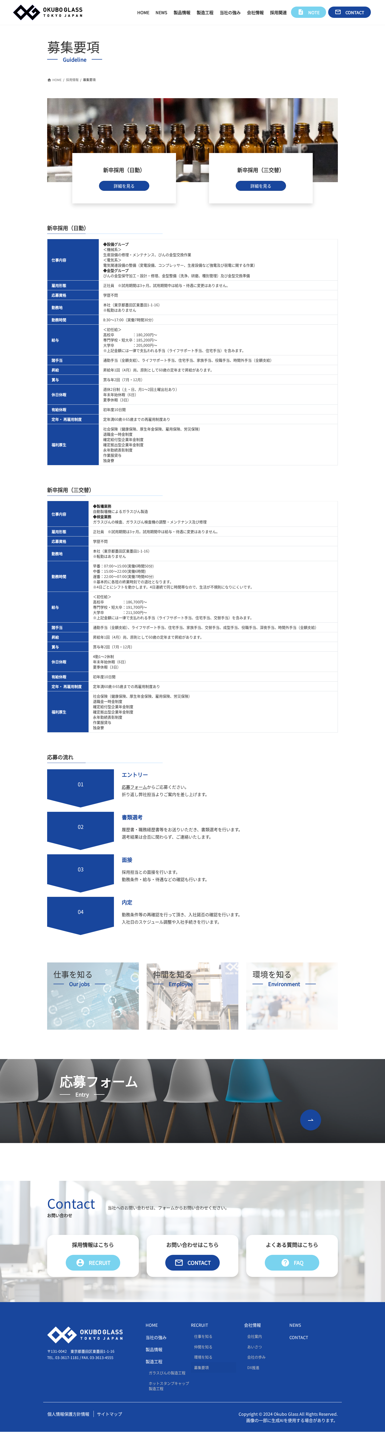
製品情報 (154, 1349)
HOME (152, 1325)
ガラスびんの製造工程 (167, 1373)
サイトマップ (109, 1414)
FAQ (292, 1262)
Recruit (93, 1262)
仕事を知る (203, 1336)
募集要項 (201, 1367)
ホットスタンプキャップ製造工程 (169, 1386)
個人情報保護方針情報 (68, 1414)
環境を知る (203, 1357)
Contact (192, 1262)
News (295, 1325)
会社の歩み (256, 1357)
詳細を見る (124, 186)
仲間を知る (203, 1346)
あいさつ (254, 1346)
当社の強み (156, 1337)
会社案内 (254, 1336)
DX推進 (253, 1367)
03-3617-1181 (67, 1357)
